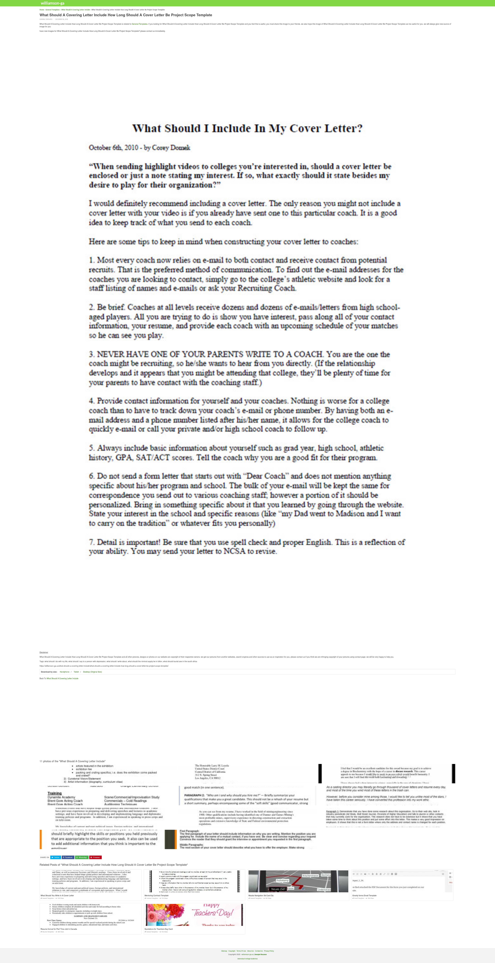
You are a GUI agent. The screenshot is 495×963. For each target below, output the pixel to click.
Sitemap (224, 951)
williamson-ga (52, 3)
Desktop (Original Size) (92, 671)
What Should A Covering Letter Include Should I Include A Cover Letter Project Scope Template (108, 803)
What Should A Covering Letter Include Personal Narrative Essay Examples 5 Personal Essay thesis (387, 803)
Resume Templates (48, 932)
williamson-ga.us (247, 954)
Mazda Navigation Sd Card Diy (261, 895)
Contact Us (259, 951)
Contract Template (152, 898)
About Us (250, 951)
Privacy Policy (269, 951)
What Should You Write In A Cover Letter (57, 895)
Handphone (64, 671)
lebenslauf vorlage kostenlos (247, 958)
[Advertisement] (247, 52)
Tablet (76, 671)
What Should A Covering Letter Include (62, 678)
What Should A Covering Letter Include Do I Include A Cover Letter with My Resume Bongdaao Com (108, 781)
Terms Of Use (241, 951)
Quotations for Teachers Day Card (159, 929)
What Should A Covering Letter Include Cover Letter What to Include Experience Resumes (386, 781)
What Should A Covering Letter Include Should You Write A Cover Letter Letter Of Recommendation (108, 825)
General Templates (46, 19)
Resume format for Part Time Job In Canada (59, 929)
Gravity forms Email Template (364, 895)
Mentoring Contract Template (156, 895)
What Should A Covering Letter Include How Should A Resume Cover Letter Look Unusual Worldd (386, 825)
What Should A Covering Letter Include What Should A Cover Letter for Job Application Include (247, 781)
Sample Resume (261, 954)
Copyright (231, 951)
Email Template (359, 898)
